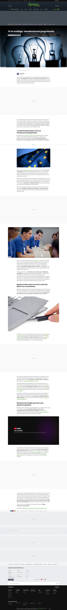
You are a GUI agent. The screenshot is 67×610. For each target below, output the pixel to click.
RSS (43, 579)
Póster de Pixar (17, 564)
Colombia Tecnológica (15, 9)
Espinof (24, 592)
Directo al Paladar (33, 591)
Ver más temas (10, 579)
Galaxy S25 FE (40, 24)
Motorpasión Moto (40, 592)
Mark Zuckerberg (25, 24)
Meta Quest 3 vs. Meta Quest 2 (38, 564)
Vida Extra (17, 592)
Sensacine (24, 591)
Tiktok (55, 9)
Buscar (57, 583)
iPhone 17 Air (45, 24)
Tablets (18, 570)
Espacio (30, 9)
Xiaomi (27, 576)
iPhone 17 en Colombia (18, 24)
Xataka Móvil (10, 592)
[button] (22, 73)
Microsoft (41, 510)
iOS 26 (36, 24)
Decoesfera (47, 592)
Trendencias (47, 591)
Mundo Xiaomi (10, 597)
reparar (45, 510)
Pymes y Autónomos (54, 593)
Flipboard (18, 35)
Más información (40, 609)
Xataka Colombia (33, 4)
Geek (41, 9)
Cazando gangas (19, 572)
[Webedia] (11, 587)
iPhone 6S (27, 574)
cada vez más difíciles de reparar (31, 381)
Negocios (46, 9)
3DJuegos (17, 591)
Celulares (9, 570)
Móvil (26, 9)
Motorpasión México (40, 603)
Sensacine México (25, 602)
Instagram (56, 9)
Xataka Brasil (10, 604)
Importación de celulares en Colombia (11, 577)
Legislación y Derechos (23, 510)
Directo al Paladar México (33, 603)
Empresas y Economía (31, 510)
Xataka (9, 591)
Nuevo (56, 5)
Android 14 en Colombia (29, 564)
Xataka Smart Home (10, 595)
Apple (37, 510)
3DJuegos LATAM (18, 602)
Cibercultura (36, 9)
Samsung (50, 24)
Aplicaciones (28, 570)
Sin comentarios (11, 35)
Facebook (53, 9)
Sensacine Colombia (24, 604)
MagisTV (45, 564)
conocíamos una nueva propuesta (30, 135)
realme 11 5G (49, 564)
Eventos (27, 572)
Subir (56, 587)
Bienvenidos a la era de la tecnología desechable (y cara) (34, 508)
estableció (37, 260)
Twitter (52, 9)
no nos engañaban (37, 452)
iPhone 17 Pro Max (31, 24)
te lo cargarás (20, 390)
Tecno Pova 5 (22, 564)
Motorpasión (40, 591)
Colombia (18, 574)
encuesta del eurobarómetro (28, 170)
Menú (10, 5)
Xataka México (10, 602)
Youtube (58, 9)
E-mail (20, 35)
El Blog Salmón (55, 591)
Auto (22, 9)
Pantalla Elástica (19, 576)
